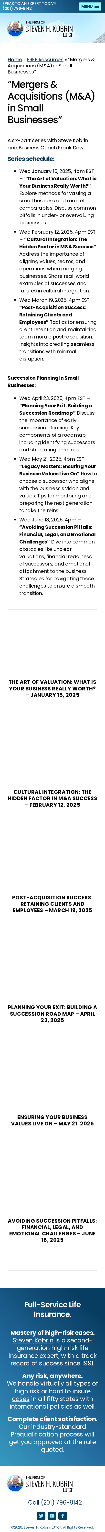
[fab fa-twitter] (41, 1516)
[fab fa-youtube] (52, 1516)
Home (15, 59)
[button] (90, 6)
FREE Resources (45, 59)
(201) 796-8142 (17, 8)
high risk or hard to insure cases (51, 1395)
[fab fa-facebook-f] (62, 1516)
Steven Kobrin (33, 1340)
